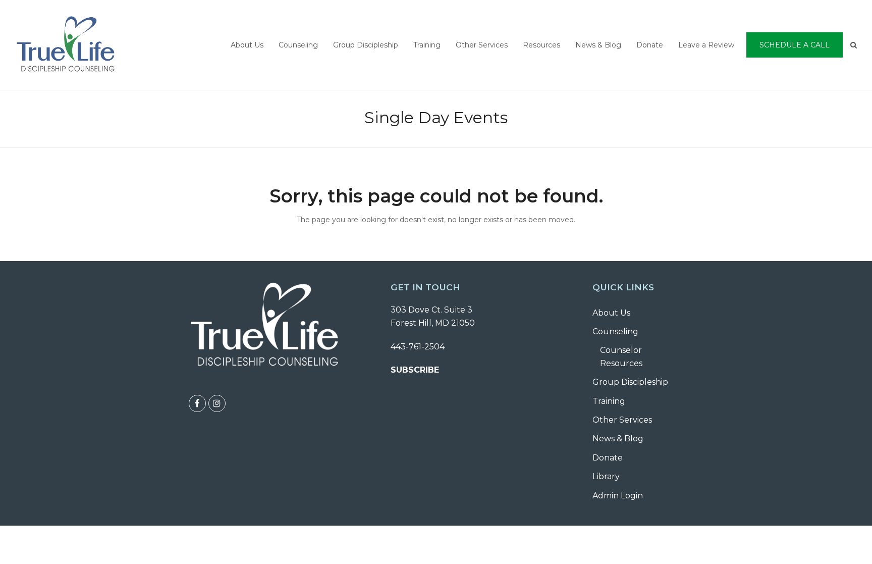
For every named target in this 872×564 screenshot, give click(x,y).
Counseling (615, 331)
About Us (611, 313)
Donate (607, 458)
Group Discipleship (630, 382)
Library (606, 476)
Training (608, 401)
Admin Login (617, 495)
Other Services (622, 420)
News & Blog (617, 438)
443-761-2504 (418, 346)
